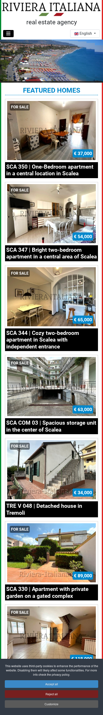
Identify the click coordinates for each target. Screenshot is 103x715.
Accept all (51, 684)
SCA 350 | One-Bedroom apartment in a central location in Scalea (49, 170)
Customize (51, 704)
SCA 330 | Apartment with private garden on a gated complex (47, 592)
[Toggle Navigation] (8, 33)
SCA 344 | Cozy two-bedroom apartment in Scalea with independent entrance (42, 340)
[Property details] (51, 130)
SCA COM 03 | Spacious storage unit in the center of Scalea (51, 426)
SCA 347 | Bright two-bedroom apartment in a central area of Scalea (51, 253)
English (86, 33)
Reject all (52, 694)
